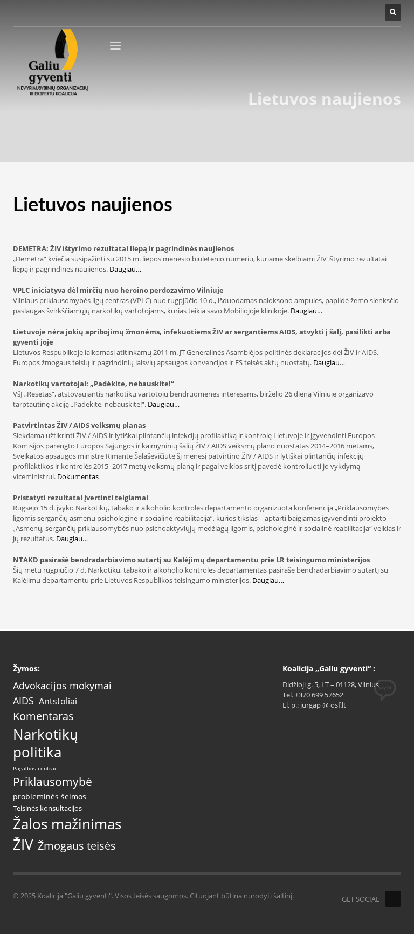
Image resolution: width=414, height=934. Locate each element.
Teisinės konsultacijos (47, 808)
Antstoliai (58, 701)
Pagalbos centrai (34, 768)
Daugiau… (124, 269)
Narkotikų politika (45, 743)
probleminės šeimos (49, 797)
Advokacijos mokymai (62, 686)
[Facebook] (393, 899)
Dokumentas (78, 476)
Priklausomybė (52, 782)
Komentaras (43, 716)
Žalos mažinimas (67, 824)
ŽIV (23, 845)
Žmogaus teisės (77, 846)
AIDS (23, 700)
